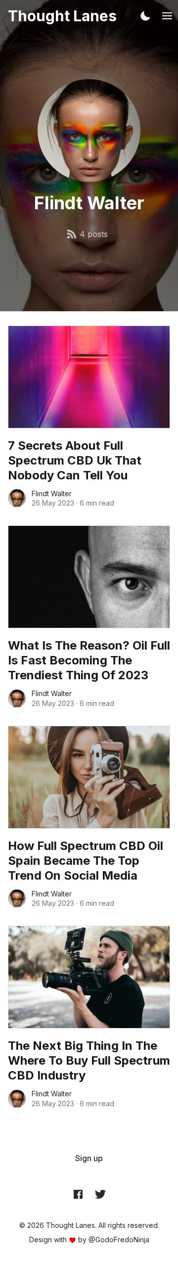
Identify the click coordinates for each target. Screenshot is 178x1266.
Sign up (89, 1158)
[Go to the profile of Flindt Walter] (17, 498)
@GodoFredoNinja (119, 1239)
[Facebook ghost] (78, 1194)
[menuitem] (89, 1158)
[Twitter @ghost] (100, 1194)
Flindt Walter (52, 493)
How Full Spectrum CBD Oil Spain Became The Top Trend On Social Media (85, 861)
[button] (145, 16)
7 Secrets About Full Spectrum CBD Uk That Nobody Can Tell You (74, 460)
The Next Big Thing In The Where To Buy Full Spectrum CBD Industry (89, 1060)
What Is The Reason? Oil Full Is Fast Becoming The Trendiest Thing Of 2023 (89, 660)
